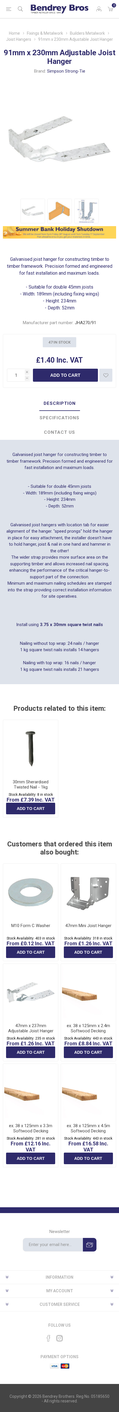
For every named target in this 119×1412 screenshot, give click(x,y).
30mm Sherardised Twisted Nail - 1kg (31, 784)
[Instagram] (59, 1338)
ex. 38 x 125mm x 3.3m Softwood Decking (30, 1128)
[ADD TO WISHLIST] (105, 375)
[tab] (59, 403)
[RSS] (70, 1336)
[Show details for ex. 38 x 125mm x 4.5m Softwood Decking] (88, 1091)
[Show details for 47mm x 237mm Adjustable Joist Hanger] (30, 991)
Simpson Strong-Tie (66, 71)
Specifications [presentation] (59, 417)
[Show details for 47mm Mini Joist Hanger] (88, 891)
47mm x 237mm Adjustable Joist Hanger (30, 1028)
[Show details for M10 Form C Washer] (30, 891)
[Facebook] (48, 1338)
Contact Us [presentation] (59, 432)
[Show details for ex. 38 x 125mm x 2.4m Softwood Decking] (88, 991)
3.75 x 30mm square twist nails (71, 624)
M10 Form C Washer (30, 925)
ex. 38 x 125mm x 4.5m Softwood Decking (88, 1128)
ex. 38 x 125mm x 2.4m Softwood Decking (88, 1028)
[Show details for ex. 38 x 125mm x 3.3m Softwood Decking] (30, 1091)
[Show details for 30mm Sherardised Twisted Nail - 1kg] (30, 747)
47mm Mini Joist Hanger (88, 925)
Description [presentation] (60, 403)
